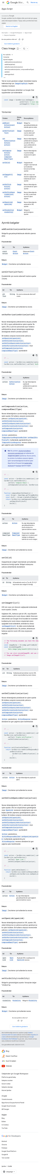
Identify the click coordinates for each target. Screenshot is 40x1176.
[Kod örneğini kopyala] (36, 97)
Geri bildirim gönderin (12, 44)
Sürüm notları (6, 1084)
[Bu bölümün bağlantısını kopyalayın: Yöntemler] (13, 112)
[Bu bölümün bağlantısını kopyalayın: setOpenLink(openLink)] (27, 918)
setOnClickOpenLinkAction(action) (8, 194)
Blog (3, 1118)
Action (4, 435)
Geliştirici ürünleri (7, 1080)
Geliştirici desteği (7, 1087)
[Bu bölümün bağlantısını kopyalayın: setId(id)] (14, 558)
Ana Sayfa (5, 33)
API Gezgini (5, 1109)
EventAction (15, 252)
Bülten (4, 1121)
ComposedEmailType (16, 534)
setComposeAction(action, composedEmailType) (7, 155)
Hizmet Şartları (6, 1090)
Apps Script (7, 9)
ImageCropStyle (21, 83)
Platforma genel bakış (9, 1077)
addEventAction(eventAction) (8, 125)
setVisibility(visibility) (8, 211)
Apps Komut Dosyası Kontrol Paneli (13, 1102)
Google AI (5, 1154)
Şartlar (4, 1166)
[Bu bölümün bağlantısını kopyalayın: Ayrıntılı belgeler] (21, 223)
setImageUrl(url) (9, 626)
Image (19, 131)
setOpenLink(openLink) (7, 203)
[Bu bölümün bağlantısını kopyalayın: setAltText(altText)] (26, 272)
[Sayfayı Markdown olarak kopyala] (24, 48)
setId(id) (6, 163)
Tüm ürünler (6, 1158)
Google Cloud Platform (9, 1151)
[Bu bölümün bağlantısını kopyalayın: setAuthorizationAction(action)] (4, 317)
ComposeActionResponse (11, 442)
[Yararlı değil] (22, 39)
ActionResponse (24, 719)
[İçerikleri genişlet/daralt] (12, 54)
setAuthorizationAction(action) (8, 142)
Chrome (4, 1144)
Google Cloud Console (9, 1106)
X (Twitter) (5, 1125)
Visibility (17, 1001)
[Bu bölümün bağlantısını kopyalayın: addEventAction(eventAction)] (34, 229)
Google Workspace (16, 33)
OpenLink (9, 810)
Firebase (4, 1148)
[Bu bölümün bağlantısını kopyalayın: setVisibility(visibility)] (32, 978)
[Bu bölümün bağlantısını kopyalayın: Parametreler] (13, 242)
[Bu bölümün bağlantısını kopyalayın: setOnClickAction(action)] (31, 693)
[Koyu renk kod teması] (33, 97)
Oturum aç (34, 2)
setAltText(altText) (8, 132)
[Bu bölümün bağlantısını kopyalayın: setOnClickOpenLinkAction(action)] (4, 801)
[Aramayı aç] (27, 2)
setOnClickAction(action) (6, 187)
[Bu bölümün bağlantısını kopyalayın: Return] (9, 260)
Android (4, 1141)
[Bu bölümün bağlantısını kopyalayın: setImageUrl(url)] (22, 603)
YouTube (4, 1128)
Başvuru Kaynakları (9, 35)
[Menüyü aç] (3, 2)
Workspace (21, 2)
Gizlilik (10, 1166)
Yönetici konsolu (7, 1099)
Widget (19, 123)
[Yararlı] (19, 39)
